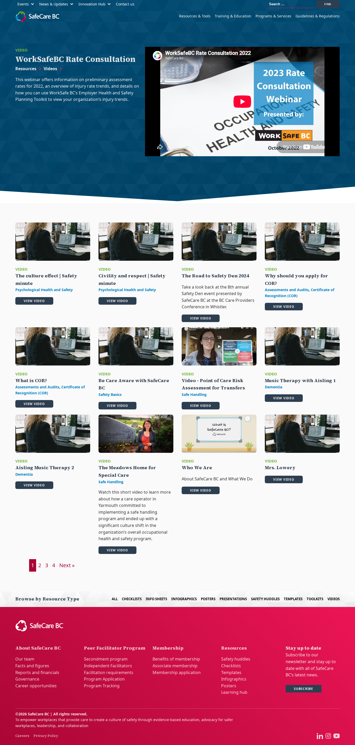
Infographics (184, 599)
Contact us (125, 4)
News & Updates (53, 4)
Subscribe (303, 689)
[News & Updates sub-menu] (72, 4)
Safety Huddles (265, 599)
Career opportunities (36, 686)
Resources (25, 68)
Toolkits (315, 599)
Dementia (273, 386)
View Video (34, 301)
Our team (24, 659)
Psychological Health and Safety (44, 289)
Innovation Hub (92, 4)
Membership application (177, 672)
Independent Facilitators (108, 666)
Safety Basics (110, 394)
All (115, 599)
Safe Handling (194, 394)
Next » (67, 565)
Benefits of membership (176, 659)
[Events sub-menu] (33, 4)
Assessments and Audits (287, 289)
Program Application (104, 679)
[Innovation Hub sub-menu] (110, 4)
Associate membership (175, 666)
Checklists (132, 599)
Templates (293, 599)
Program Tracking (102, 686)
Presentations (233, 599)
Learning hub (234, 692)
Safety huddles (235, 659)
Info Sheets (156, 599)
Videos (50, 68)
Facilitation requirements (108, 672)
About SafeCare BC (38, 648)
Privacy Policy (46, 735)
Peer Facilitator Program (114, 648)
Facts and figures (32, 666)
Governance (27, 679)
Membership (168, 648)
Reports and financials (37, 672)
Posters (208, 599)
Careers (22, 735)
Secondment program (106, 659)
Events (23, 4)
